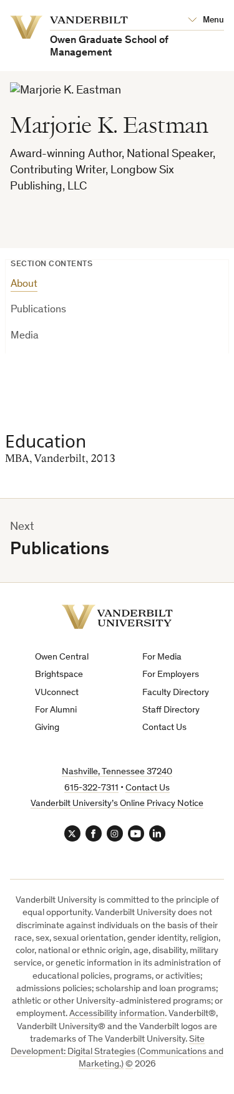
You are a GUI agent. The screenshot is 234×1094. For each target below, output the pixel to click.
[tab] (117, 289)
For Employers (170, 674)
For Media (162, 657)
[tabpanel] (117, 442)
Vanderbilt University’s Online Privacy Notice (117, 804)
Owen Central (62, 657)
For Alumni (56, 710)
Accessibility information (117, 1014)
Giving (47, 727)
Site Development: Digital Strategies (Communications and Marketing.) (117, 1052)
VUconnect (57, 693)
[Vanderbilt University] (117, 617)
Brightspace (59, 674)
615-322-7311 (91, 788)
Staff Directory (171, 710)
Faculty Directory (175, 693)
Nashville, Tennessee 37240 (117, 772)
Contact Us (164, 727)
